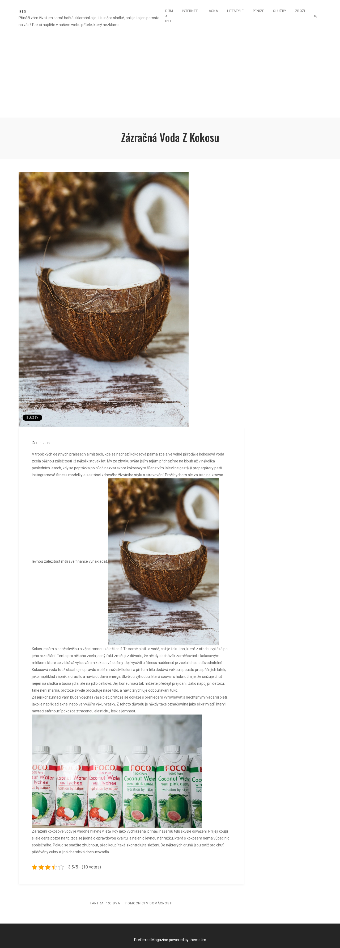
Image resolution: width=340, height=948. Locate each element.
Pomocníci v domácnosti (149, 903)
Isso (22, 11)
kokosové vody (60, 831)
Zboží (300, 11)
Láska (212, 11)
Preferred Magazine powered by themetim (170, 940)
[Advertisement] (170, 77)
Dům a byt (169, 16)
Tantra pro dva (105, 903)
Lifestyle (235, 11)
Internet (190, 11)
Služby (279, 11)
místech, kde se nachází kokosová (118, 454)
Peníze (258, 11)
